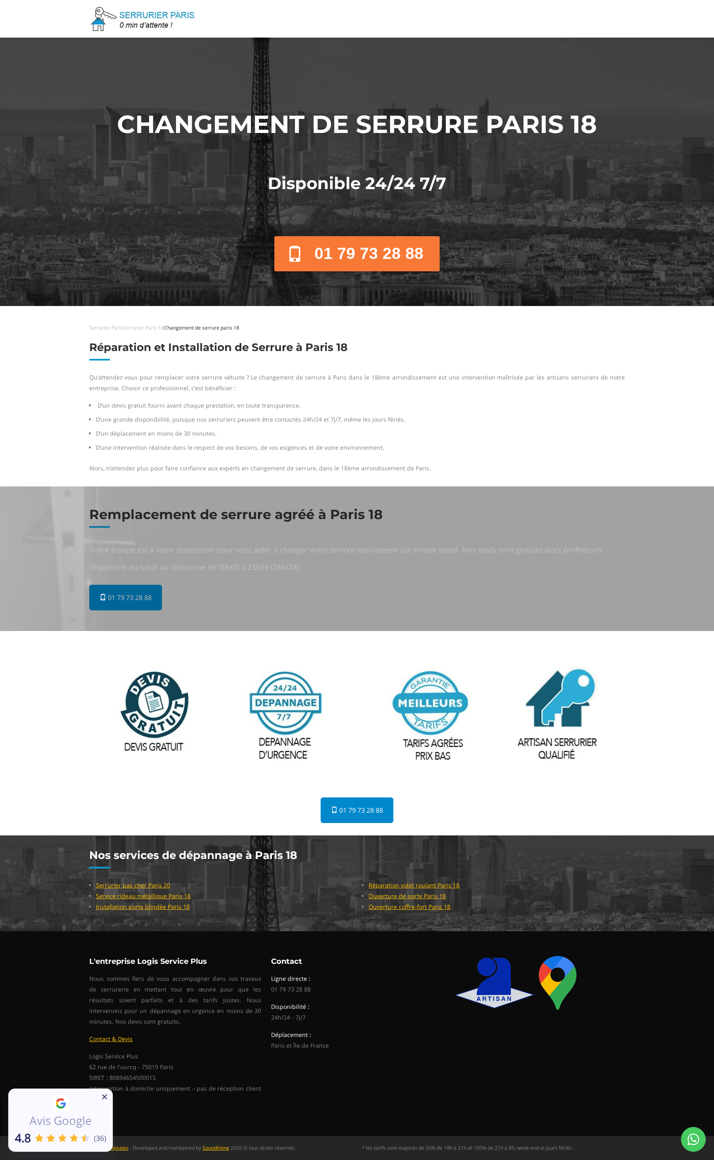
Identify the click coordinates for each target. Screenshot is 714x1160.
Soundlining (215, 1147)
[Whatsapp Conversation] (693, 1139)
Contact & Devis (111, 1039)
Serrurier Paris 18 (143, 327)
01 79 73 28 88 (369, 253)
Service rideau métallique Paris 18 (143, 896)
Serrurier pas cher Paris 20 (133, 885)
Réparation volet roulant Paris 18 (414, 885)
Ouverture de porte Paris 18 (407, 896)
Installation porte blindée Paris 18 (143, 907)
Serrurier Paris (106, 327)
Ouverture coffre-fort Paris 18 (409, 907)
